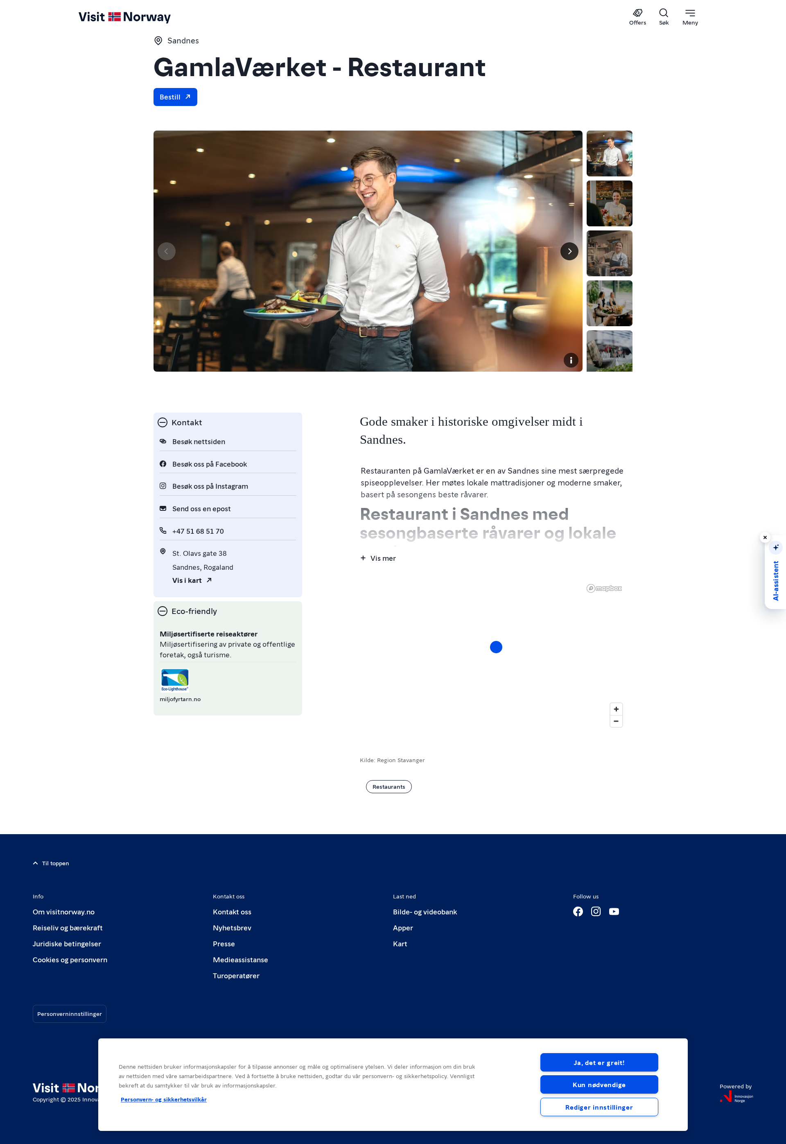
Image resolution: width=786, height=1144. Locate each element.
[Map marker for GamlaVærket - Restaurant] (496, 647)
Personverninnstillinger (69, 1013)
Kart (400, 943)
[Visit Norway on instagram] (596, 911)
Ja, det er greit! (599, 1062)
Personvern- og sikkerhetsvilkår (164, 1099)
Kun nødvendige (599, 1084)
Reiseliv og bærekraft (68, 927)
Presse (224, 943)
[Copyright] (571, 360)
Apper (403, 927)
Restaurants (389, 786)
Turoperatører (236, 975)
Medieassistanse (240, 959)
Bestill (170, 96)
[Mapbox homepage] (604, 588)
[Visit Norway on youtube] (614, 911)
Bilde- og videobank (425, 911)
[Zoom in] (616, 709)
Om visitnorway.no (64, 911)
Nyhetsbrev (232, 927)
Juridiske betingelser (67, 943)
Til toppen (55, 862)
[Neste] (569, 251)
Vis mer (383, 557)
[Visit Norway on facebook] (578, 911)
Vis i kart (187, 579)
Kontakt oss (232, 911)
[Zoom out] (616, 721)
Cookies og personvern (70, 959)
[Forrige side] (167, 251)
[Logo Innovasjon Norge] (736, 1096)
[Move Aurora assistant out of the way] (765, 537)
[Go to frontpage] (138, 17)
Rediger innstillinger (599, 1107)
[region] (393, 1084)
